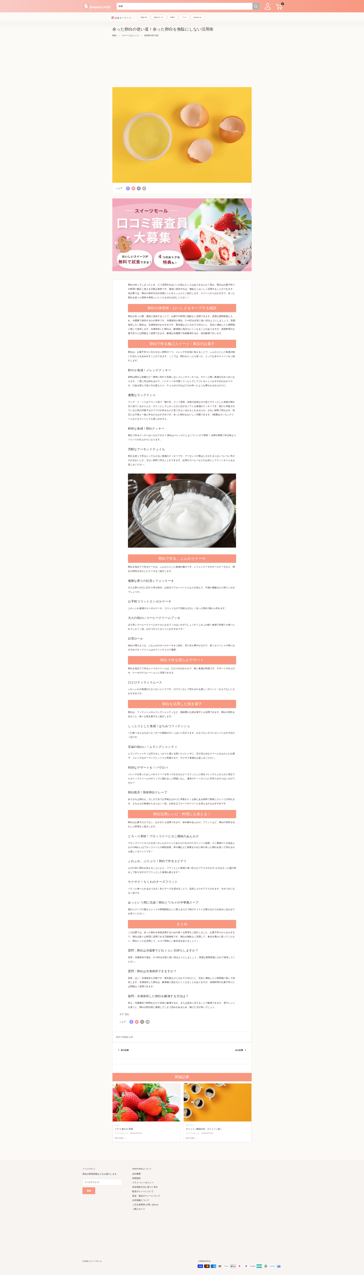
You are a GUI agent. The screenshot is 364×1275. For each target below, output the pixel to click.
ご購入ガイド (138, 1209)
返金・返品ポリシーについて (146, 1196)
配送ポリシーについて (143, 1191)
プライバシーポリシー (143, 1182)
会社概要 (136, 1174)
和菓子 (172, 17)
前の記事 (125, 1050)
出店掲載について (140, 1200)
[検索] (255, 6)
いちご (117, 1125)
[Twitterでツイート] (139, 188)
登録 (89, 1190)
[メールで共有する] (144, 188)
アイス (184, 17)
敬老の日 (144, 17)
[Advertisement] (182, 62)
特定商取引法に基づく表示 (145, 1187)
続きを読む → (120, 1138)
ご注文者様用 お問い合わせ (145, 1204)
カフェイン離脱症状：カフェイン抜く (204, 1129)
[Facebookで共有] (128, 188)
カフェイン (190, 1125)
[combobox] (184, 6)
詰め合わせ (197, 17)
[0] (278, 6)
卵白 (114, 35)
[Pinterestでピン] (133, 188)
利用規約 (136, 1178)
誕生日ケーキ (158, 17)
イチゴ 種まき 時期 (124, 1129)
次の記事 (239, 1050)
